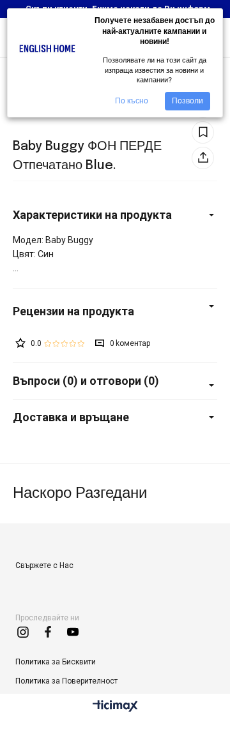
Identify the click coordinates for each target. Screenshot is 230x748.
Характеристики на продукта (92, 214)
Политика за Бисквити (55, 661)
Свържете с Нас (44, 565)
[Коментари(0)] (115, 311)
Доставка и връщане (71, 417)
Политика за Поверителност (66, 681)
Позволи (187, 100)
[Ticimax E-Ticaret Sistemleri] (115, 707)
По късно (131, 100)
